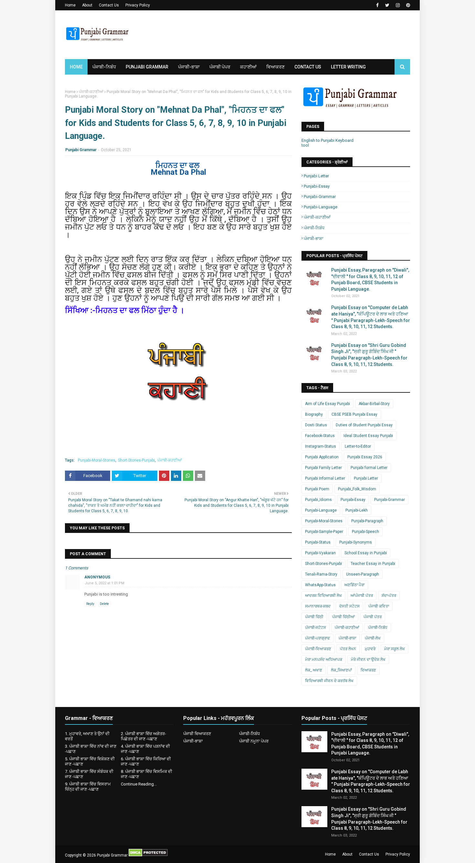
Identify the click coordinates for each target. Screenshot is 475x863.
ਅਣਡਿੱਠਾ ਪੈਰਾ (354, 585)
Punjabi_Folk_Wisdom (357, 489)
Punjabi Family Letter (323, 467)
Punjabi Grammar (81, 150)
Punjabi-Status (318, 542)
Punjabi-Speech (365, 531)
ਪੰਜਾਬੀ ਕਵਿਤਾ (378, 606)
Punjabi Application (322, 457)
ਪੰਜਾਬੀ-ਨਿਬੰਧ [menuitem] (104, 66)
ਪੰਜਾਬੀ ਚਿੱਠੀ (314, 617)
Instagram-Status (320, 446)
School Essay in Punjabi (365, 553)
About (87, 5)
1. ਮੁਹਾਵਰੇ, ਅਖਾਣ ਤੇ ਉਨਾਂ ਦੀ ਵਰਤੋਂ (87, 736)
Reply (90, 604)
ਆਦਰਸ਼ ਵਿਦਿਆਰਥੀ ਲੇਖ (323, 595)
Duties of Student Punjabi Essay (364, 425)
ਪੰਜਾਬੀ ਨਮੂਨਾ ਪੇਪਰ (254, 741)
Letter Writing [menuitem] (348, 66)
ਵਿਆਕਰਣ (368, 670)
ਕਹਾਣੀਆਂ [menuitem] (248, 66)
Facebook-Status (320, 435)
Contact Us (109, 5)
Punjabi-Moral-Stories (96, 460)
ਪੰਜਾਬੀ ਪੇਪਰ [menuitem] (219, 66)
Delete (104, 604)
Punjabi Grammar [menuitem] (147, 66)
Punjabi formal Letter (369, 467)
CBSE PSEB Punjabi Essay (354, 414)
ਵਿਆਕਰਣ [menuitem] (275, 66)
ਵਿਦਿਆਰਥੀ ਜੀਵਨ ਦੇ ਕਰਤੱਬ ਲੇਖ (329, 681)
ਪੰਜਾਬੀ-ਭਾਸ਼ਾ (313, 238)
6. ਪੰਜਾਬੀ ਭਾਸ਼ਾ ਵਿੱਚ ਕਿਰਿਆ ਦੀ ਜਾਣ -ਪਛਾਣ (146, 761)
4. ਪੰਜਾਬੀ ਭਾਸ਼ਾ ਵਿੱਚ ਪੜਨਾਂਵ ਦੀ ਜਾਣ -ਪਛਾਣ (145, 749)
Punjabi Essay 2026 (364, 457)
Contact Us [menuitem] (307, 66)
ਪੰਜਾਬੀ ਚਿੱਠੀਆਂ (343, 617)
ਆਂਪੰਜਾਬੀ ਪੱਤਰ (362, 595)
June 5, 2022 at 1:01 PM (104, 583)
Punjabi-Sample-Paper (324, 531)
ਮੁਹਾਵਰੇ (370, 649)
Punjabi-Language (320, 206)
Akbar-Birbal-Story (374, 403)
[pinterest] (407, 5)
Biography (314, 414)
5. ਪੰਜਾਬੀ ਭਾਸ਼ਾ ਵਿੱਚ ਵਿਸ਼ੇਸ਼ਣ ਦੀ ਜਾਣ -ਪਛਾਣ (90, 761)
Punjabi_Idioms (318, 499)
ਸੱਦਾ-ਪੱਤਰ (389, 595)
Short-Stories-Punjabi (136, 460)
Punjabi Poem (317, 489)
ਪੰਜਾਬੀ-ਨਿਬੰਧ (314, 227)
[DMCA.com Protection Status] (148, 855)
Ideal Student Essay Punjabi (368, 435)
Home (70, 5)
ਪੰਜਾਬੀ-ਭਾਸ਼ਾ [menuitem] (189, 66)
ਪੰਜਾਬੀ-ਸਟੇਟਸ (315, 627)
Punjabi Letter (316, 175)
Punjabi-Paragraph (367, 521)
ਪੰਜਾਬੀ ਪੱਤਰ (373, 617)
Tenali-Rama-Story (321, 574)
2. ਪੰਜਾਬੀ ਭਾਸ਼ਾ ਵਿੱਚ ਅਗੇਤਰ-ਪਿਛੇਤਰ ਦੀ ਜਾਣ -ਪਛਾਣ (143, 736)
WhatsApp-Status (320, 585)
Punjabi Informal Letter (325, 478)
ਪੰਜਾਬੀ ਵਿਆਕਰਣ (197, 733)
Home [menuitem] (76, 66)
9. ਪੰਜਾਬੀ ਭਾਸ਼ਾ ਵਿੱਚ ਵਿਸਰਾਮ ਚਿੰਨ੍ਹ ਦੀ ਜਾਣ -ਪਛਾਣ (88, 787)
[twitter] (387, 5)
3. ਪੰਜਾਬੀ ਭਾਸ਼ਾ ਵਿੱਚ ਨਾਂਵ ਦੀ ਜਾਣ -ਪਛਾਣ (90, 749)
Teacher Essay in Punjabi (373, 563)
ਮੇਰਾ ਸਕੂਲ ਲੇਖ (394, 649)
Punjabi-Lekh (356, 510)
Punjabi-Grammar (320, 196)
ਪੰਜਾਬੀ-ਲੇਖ (373, 638)
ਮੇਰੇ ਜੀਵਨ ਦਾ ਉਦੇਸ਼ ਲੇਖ (368, 659)
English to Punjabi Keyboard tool (327, 143)
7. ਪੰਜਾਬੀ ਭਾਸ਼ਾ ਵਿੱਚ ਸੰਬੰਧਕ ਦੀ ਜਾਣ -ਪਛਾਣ (89, 774)
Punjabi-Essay (317, 186)
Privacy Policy (137, 5)
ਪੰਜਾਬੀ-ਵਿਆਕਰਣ (318, 649)
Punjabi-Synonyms (355, 542)
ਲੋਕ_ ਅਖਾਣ (313, 670)
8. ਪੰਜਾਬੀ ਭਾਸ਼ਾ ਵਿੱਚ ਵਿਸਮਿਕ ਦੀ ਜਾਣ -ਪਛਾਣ (146, 774)
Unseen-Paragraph (362, 574)
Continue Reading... (139, 784)
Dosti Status (316, 425)
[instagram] (397, 5)
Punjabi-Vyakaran (320, 553)
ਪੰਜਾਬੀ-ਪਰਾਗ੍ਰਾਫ (317, 638)
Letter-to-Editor (358, 446)
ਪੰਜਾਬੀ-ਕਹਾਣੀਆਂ (91, 91)
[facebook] (377, 5)
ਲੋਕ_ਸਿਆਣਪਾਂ (341, 670)
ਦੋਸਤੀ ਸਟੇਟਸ (349, 606)
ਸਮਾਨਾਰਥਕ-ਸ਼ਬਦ (318, 606)
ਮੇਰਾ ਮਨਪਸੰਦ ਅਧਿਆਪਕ (323, 659)
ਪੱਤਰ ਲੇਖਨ (348, 649)
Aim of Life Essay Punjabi (327, 403)
